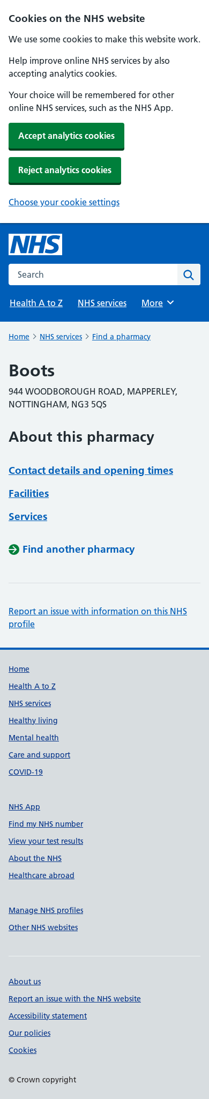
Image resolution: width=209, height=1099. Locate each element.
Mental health (34, 737)
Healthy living (33, 720)
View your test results (46, 841)
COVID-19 (26, 772)
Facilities (29, 493)
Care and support (39, 755)
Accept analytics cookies (66, 135)
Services (28, 516)
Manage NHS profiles (46, 910)
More (157, 303)
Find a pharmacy (121, 336)
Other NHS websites (43, 927)
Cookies (22, 1050)
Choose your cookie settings (64, 202)
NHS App (24, 807)
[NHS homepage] (35, 244)
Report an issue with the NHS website (75, 999)
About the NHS (35, 858)
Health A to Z (36, 303)
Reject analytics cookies (64, 170)
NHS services (102, 303)
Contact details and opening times (91, 470)
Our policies (29, 1033)
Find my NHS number (46, 824)
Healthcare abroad (41, 875)
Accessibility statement (48, 1016)
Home (19, 336)
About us (25, 981)
